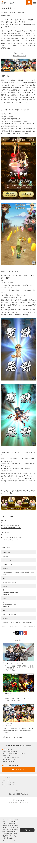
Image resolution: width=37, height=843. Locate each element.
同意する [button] (27, 830)
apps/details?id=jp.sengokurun (11, 539)
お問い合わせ (6, 780)
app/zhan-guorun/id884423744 (11, 526)
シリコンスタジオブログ (9, 782)
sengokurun (10, 593)
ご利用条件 (6, 787)
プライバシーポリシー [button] (10, 840)
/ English (7, 777)
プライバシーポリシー (8, 784)
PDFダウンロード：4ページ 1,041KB (14, 12)
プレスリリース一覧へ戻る (14, 737)
